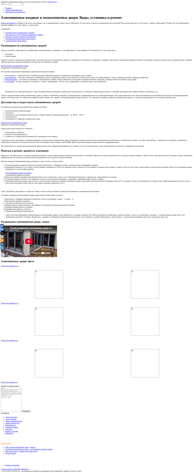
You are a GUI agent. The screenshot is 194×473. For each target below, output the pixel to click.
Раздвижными (10, 77)
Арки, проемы (10, 419)
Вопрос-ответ (6, 443)
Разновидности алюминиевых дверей (19, 33)
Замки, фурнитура (12, 423)
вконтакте (25, 469)
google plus (16, 469)
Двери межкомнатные (13, 10)
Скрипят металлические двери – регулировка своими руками (28, 449)
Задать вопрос (10, 453)
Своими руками (11, 427)
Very (52, 2)
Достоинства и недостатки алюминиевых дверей (24, 35)
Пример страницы (12, 465)
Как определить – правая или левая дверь (21, 451)
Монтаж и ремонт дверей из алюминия (20, 37)
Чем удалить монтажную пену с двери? (20, 447)
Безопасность (10, 425)
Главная (8, 8)
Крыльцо (8, 429)
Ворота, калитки (11, 431)
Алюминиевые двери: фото (15, 41)
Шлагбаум (9, 433)
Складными (9, 81)
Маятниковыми (11, 79)
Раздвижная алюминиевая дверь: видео (20, 39)
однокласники (6, 469)
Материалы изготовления (15, 12)
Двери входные (11, 417)
